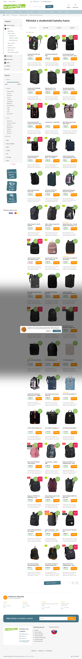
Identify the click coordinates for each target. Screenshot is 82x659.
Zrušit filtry (14, 164)
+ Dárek (9, 99)
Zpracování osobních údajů (40, 637)
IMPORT (9, 103)
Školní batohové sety (13, 40)
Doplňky (8, 62)
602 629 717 (23, 638)
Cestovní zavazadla (10, 25)
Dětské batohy (10, 31)
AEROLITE (9, 121)
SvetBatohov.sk (41, 650)
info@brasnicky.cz (25, 634)
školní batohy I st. (12, 35)
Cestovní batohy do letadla (13, 52)
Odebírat (71, 618)
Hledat (49, 6)
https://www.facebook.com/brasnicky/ (25, 641)
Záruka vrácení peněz (39, 634)
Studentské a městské (13, 38)
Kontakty (5, 1)
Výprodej (8, 66)
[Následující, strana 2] (73, 583)
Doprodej (9, 113)
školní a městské (11, 33)
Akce (9, 93)
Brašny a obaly (9, 59)
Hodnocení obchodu (39, 639)
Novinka (9, 95)
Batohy (7, 28)
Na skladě (10, 91)
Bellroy (9, 131)
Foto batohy (10, 45)
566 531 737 (23, 636)
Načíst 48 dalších (51, 583)
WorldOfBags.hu (49, 650)
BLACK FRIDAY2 (10, 105)
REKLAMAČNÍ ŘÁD (39, 641)
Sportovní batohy (11, 43)
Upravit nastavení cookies (29, 656)
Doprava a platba (12, 1)
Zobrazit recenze (17, 598)
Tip (8, 97)
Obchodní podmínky (39, 635)
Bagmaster (9, 127)
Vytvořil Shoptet (76, 656)
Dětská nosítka (11, 50)
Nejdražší (59, 27)
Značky (7, 69)
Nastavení (48, 331)
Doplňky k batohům (12, 47)
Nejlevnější (45, 27)
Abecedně (72, 27)
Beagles (9, 129)
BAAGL (9, 125)
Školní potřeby (9, 56)
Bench (9, 133)
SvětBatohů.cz (34, 650)
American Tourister (11, 123)
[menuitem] (10, 12)
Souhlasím (57, 331)
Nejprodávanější (32, 27)
